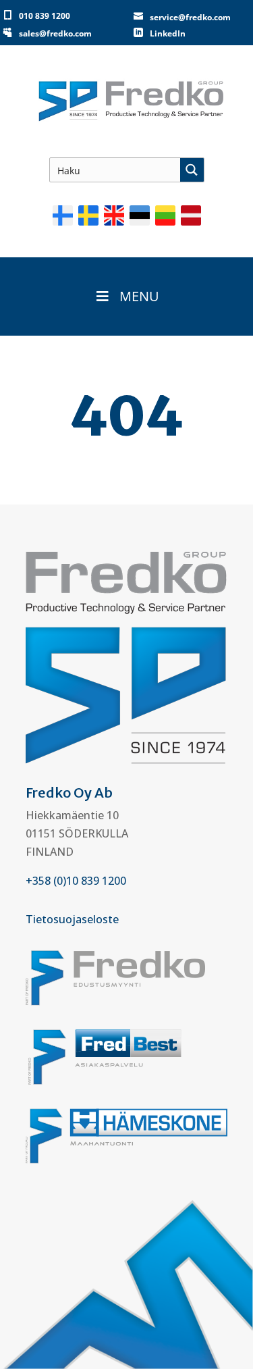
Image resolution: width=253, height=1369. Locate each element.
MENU (139, 296)
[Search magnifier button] (192, 170)
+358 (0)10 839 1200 (76, 880)
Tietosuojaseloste (72, 919)
